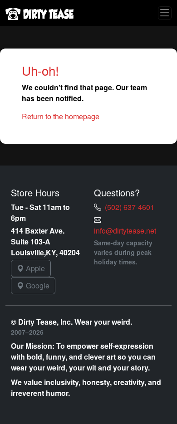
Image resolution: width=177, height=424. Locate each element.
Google (36, 285)
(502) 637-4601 (129, 207)
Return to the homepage (60, 116)
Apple (34, 268)
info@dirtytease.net (125, 230)
